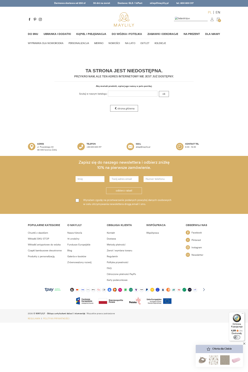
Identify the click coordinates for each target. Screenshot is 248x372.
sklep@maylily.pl (159, 3)
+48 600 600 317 (94, 147)
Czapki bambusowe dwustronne (45, 250)
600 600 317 (187, 3)
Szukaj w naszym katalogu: (93, 94)
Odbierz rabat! (124, 190)
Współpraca (152, 233)
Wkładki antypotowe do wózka (44, 245)
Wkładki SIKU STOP (38, 239)
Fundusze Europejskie (78, 245)
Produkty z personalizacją (41, 256)
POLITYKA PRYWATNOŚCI (56, 319)
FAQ (109, 268)
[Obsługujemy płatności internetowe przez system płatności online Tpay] (124, 289)
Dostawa (111, 239)
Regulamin (112, 256)
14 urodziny (73, 239)
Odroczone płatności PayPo (121, 274)
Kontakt (111, 233)
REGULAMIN (34, 319)
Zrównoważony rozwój (79, 262)
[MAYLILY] (124, 19)
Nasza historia (74, 233)
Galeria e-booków (76, 256)
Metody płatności (116, 245)
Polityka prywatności (117, 262)
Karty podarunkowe (117, 280)
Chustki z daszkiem (38, 233)
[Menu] (243, 314)
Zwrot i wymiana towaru (119, 250)
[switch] (236, 337)
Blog (69, 250)
